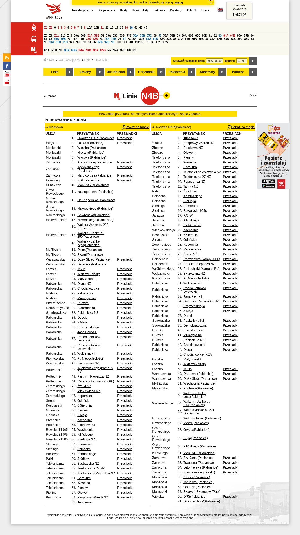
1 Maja (82, 415)
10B (96, 27)
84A (180, 38)
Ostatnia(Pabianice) (197, 487)
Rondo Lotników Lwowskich (88, 338)
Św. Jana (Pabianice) (198, 458)
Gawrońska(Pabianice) (93, 215)
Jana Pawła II (87, 332)
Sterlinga (189, 201)
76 (119, 38)
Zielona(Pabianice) (196, 477)
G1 (152, 42)
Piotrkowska (86, 425)
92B (78, 42)
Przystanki (146, 72)
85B (201, 38)
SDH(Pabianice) (89, 180)
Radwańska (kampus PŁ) (95, 381)
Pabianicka (85, 293)
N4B (88, 50)
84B (187, 38)
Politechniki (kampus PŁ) (201, 268)
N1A (47, 50)
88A (226, 38)
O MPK (192, 10)
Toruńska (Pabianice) (198, 482)
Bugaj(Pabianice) (195, 438)
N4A (81, 50)
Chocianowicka (88, 288)
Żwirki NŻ (84, 386)
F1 (147, 42)
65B (246, 35)
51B (96, 35)
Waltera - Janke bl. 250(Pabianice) (90, 234)
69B (63, 38)
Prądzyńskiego (88, 327)
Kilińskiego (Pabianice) (199, 446)
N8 (129, 50)
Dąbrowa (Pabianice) (92, 264)
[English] (220, 11)
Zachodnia (84, 420)
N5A (95, 50)
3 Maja (82, 322)
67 (45, 38)
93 (84, 42)
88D (246, 38)
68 (50, 38)
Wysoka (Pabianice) (91, 157)
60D (204, 35)
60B (190, 35)
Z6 (50, 35)
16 (126, 27)
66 (252, 35)
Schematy (207, 72)
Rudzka (83, 303)
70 (68, 38)
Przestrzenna (193, 330)
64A (225, 35)
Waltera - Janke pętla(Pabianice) (88, 243)
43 (140, 27)
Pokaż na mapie (137, 127)
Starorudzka (86, 308)
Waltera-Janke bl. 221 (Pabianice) (198, 411)
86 (206, 38)
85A (194, 38)
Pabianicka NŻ (87, 312)
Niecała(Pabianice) (90, 152)
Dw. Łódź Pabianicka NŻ (201, 301)
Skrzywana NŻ (88, 363)
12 (106, 27)
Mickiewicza (192, 249)
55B (142, 35)
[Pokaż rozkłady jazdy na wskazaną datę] (253, 61)
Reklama (159, 10)
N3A (66, 50)
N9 (134, 50)
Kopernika (84, 396)
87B (219, 38)
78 (129, 38)
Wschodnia (85, 429)
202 (137, 42)
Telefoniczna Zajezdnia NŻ (96, 473)
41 (135, 27)
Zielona (82, 410)
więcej (179, 2)
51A (89, 35)
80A (134, 38)
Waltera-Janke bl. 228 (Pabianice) (92, 226)
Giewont (83, 492)
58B (172, 35)
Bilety (124, 10)
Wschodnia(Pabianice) (199, 383)
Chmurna (84, 478)
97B (106, 42)
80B (141, 38)
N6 (109, 50)
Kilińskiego (85, 434)
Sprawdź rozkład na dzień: (189, 60)
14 (116, 27)
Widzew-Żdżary (88, 274)
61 (210, 35)
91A (51, 42)
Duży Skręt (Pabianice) (94, 259)
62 (215, 35)
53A (108, 35)
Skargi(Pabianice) (90, 254)
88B (233, 38)
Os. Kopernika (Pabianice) (96, 200)
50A (76, 35)
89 (252, 38)
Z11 (56, 35)
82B (169, 38)
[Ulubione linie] (165, 95)
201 (131, 42)
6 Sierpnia (84, 405)
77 (124, 38)
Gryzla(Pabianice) (196, 429)
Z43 (69, 35)
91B (58, 42)
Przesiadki (124, 138)
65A (239, 35)
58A (165, 35)
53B (122, 35)
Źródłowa (83, 458)
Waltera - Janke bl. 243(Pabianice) (196, 403)
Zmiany (85, 72)
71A (74, 38)
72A (88, 38)
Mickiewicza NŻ (88, 391)
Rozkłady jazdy (69, 60)
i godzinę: (230, 60)
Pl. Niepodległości (90, 358)
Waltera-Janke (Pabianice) (202, 418)
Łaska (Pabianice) (90, 143)
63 (220, 35)
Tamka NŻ (190, 186)
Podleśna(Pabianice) (198, 388)
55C (149, 35)
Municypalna (86, 298)
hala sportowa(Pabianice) (95, 192)
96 (94, 42)
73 (101, 38)
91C (65, 42)
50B (83, 35)
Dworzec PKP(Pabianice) (95, 138)
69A (56, 38)
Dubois (82, 317)
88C (239, 38)
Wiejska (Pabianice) (91, 148)
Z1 (45, 27)
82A (162, 38)
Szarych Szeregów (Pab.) (201, 491)
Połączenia (176, 72)
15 (121, 27)
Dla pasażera (106, 10)
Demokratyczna (194, 325)
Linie (87, 60)
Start (50, 60)
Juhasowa (84, 502)
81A (148, 38)
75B (113, 38)
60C (197, 35)
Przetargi (176, 10)
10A (89, 27)
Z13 (63, 35)
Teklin (81, 269)
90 (45, 42)
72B (95, 38)
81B (155, 38)
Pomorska (84, 444)
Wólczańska (86, 353)
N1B (54, 50)
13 (111, 27)
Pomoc (253, 95)
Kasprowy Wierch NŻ (92, 497)
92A (71, 42)
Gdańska (83, 400)
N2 (60, 50)
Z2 (50, 27)
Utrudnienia (116, 72)
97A (100, 42)
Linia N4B (101, 60)
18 (131, 27)
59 (178, 35)
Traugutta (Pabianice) (198, 462)
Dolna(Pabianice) (89, 250)
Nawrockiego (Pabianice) (95, 208)
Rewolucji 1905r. (195, 210)
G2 (158, 42)
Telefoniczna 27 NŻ (91, 468)
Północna (84, 449)
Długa (187, 349)
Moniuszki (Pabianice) (93, 185)
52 (102, 35)
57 (159, 35)
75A (106, 38)
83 (174, 38)
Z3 (45, 35)
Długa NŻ (84, 283)
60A (184, 35)
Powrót (51, 96)
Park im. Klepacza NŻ (93, 376)
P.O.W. (188, 215)
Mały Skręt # (86, 279)
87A (212, 38)
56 (155, 35)
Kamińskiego (86, 454)
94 (89, 42)
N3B (74, 50)
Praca (205, 10)
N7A (115, 50)
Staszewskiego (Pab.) (199, 472)
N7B (122, 50)
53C (115, 35)
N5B (103, 50)
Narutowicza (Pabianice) (94, 175)
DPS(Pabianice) (194, 496)
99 (112, 42)
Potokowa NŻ (193, 148)
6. (142, 42)
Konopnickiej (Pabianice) (95, 162)
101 (124, 42)
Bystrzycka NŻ (88, 463)
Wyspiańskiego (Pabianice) (88, 168)
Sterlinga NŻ (86, 439)
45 (145, 27)
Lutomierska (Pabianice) (200, 467)
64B (232, 35)
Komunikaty (140, 10)
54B (128, 35)
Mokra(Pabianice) (196, 423)
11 (102, 27)
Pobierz (238, 72)
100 (118, 42)
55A (135, 35)
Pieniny (82, 487)
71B (81, 38)
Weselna (83, 483)
